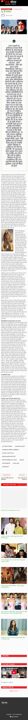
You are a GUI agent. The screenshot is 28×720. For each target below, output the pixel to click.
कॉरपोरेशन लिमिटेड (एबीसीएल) (11, 450)
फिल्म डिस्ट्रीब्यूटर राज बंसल (10, 460)
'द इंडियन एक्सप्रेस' (7, 446)
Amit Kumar (9, 15)
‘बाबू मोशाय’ (6, 466)
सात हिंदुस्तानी (6, 463)
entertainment (6, 9)
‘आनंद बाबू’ (16, 463)
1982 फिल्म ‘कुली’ (20, 446)
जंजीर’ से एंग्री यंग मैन (8, 453)
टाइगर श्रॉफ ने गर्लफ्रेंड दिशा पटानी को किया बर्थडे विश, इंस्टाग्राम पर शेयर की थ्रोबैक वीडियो (14, 612)
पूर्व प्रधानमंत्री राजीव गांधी (9, 456)
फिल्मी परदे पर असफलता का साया (10, 510)
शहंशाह (22, 460)
